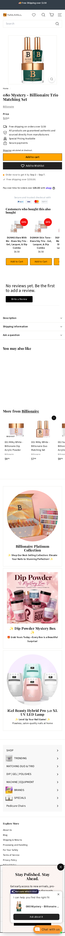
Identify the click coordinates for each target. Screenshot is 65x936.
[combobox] (32, 24)
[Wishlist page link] (35, 15)
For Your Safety (10, 850)
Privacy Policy (10, 860)
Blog (5, 835)
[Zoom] (52, 79)
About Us (7, 830)
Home (6, 88)
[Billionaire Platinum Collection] (32, 515)
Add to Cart (17, 261)
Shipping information (15, 326)
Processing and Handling (15, 845)
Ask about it (36, 917)
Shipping (7, 150)
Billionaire (8, 106)
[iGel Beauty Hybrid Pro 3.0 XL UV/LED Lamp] (32, 680)
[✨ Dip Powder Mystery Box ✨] (32, 597)
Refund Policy (9, 864)
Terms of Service (11, 855)
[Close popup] (59, 894)
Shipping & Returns (12, 839)
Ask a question (11, 335)
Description (9, 318)
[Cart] (51, 15)
